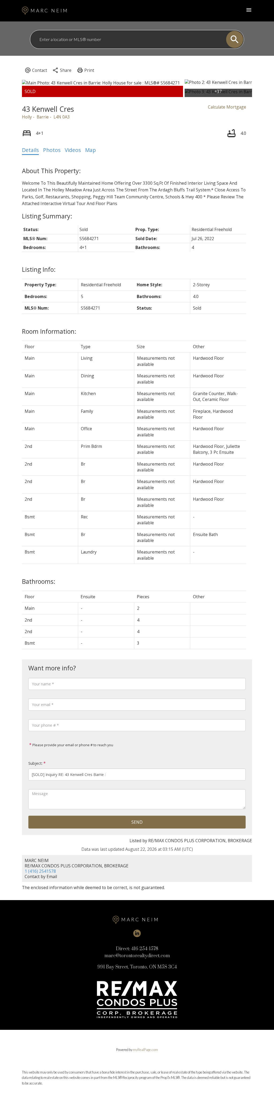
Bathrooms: (38, 581)
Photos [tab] (51, 150)
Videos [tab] (73, 150)
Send (137, 822)
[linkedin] (137, 933)
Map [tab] (90, 150)
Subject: (35, 763)
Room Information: (49, 331)
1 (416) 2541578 (40, 871)
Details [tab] (30, 150)
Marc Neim (49, 10)
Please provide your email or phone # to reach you (72, 744)
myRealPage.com (145, 1050)
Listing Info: (39, 269)
